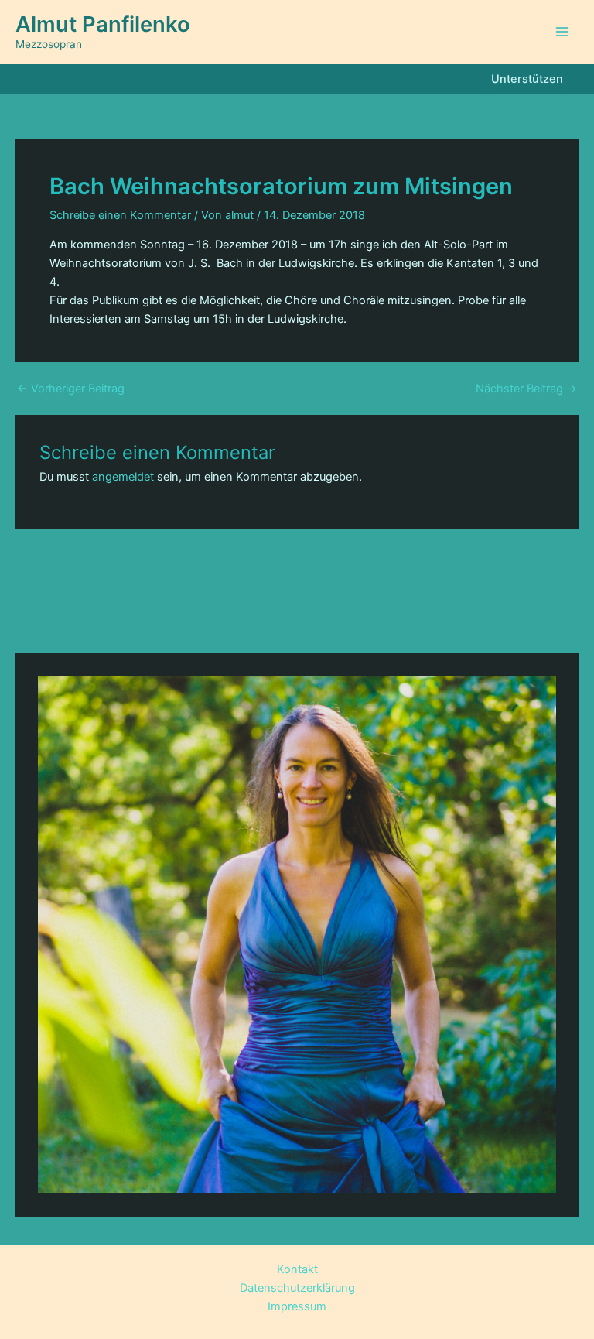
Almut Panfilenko (102, 24)
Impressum (297, 1306)
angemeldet (123, 477)
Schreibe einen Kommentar (120, 215)
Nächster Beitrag (526, 389)
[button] (527, 79)
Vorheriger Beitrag (71, 389)
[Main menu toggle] (562, 31)
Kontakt (297, 1269)
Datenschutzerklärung (297, 1288)
